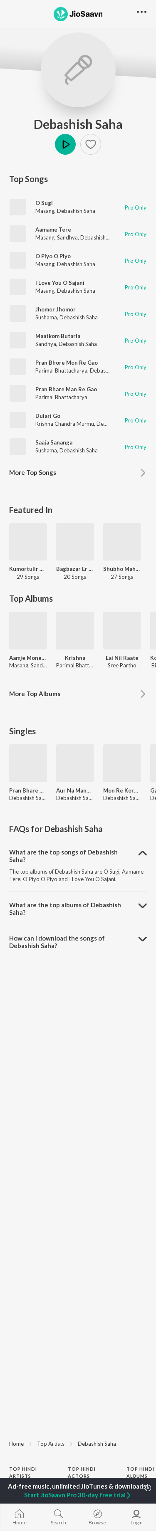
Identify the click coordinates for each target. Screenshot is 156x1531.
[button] (90, 144)
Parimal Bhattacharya (61, 370)
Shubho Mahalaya (122, 568)
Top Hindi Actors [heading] (82, 1472)
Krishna (75, 657)
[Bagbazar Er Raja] (75, 542)
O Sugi (44, 203)
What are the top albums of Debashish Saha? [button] (65, 908)
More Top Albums (34, 693)
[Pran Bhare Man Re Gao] (28, 763)
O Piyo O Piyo (53, 256)
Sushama (46, 317)
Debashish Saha (78, 123)
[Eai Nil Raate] (122, 630)
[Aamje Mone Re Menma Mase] (28, 630)
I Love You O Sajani (59, 282)
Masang (44, 210)
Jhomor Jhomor (55, 309)
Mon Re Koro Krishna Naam (122, 790)
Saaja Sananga (53, 442)
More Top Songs (32, 472)
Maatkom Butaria (57, 336)
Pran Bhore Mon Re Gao (66, 362)
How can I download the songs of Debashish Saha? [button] (57, 941)
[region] (78, 1443)
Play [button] (65, 144)
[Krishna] (75, 630)
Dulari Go (47, 415)
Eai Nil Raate (122, 657)
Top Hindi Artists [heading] (23, 1472)
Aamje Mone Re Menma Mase (28, 657)
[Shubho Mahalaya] (122, 542)
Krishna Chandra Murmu (64, 423)
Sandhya (67, 237)
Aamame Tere (53, 229)
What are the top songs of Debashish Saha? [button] (63, 855)
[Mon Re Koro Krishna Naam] (122, 763)
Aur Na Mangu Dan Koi (75, 790)
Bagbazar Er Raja (75, 568)
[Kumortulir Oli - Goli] (28, 542)
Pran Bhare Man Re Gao (66, 389)
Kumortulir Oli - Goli (28, 568)
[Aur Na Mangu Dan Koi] (75, 763)
